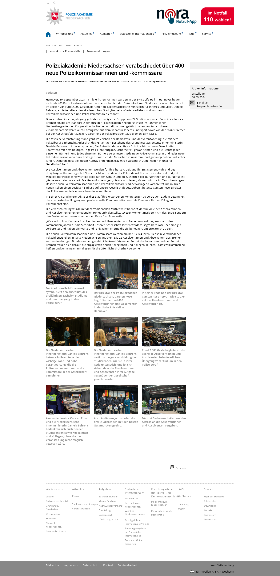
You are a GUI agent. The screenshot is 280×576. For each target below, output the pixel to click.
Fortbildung (105, 510)
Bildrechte (52, 565)
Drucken (180, 468)
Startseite (51, 45)
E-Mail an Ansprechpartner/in (209, 104)
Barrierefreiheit (127, 565)
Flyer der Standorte (214, 496)
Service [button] (206, 33)
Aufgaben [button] (106, 33)
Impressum (210, 514)
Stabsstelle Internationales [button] (137, 33)
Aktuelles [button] (86, 33)
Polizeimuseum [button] (171, 33)
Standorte (51, 518)
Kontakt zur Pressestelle (65, 51)
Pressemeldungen (98, 51)
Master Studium (107, 501)
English (181, 508)
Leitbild (50, 496)
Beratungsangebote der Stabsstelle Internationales (135, 532)
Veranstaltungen (81, 508)
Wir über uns (131, 498)
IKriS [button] (191, 33)
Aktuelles (66, 45)
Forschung (183, 503)
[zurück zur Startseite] (50, 35)
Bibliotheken (210, 501)
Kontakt (208, 510)
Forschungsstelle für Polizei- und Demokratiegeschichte (163, 492)
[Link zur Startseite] (140, 24)
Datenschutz (210, 519)
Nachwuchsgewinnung (110, 505)
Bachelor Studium (108, 496)
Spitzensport (105, 514)
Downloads (210, 505)
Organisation (53, 513)
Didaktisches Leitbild (57, 501)
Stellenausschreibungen (85, 503)
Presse (79, 45)
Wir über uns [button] (64, 33)
